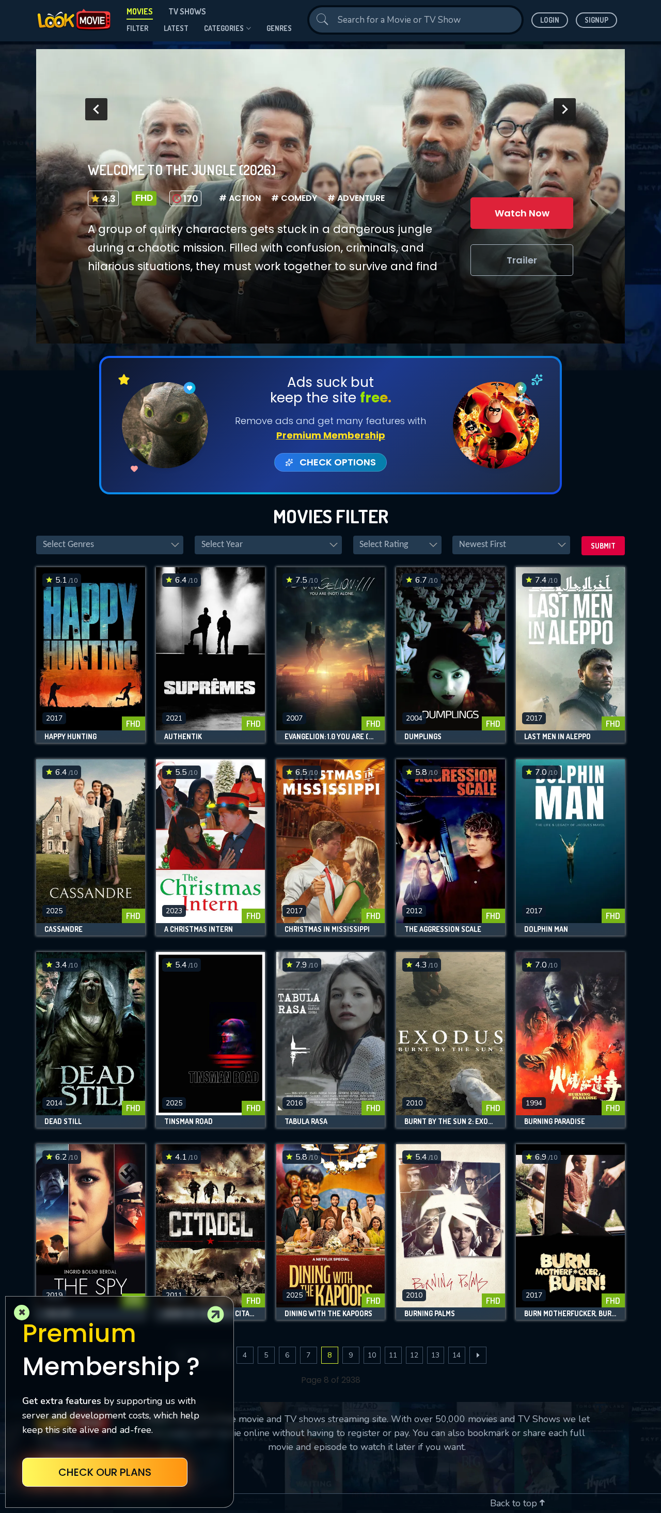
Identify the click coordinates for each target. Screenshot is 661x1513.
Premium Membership (330, 435)
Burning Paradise (554, 1121)
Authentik (183, 736)
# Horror (241, 198)
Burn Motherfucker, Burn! (570, 1313)
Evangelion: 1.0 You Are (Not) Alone (331, 736)
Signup (596, 19)
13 (435, 1355)
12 (414, 1355)
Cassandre (63, 929)
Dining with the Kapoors (328, 1313)
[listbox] (109, 545)
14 (456, 1355)
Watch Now (522, 213)
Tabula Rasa (306, 1121)
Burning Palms (429, 1313)
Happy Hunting (70, 736)
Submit (603, 545)
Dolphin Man (546, 929)
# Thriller (296, 198)
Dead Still (63, 1121)
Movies (140, 11)
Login (549, 19)
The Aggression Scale (442, 929)
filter (137, 28)
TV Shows (187, 11)
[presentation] (96, 109)
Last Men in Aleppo (557, 736)
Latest (176, 28)
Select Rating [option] (383, 545)
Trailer (522, 260)
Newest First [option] (482, 545)
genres (279, 28)
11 (393, 1355)
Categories (224, 28)
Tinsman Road (188, 1121)
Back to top (515, 1503)
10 (372, 1355)
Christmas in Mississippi (327, 929)
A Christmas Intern (198, 929)
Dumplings (423, 736)
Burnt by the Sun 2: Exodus (450, 1121)
